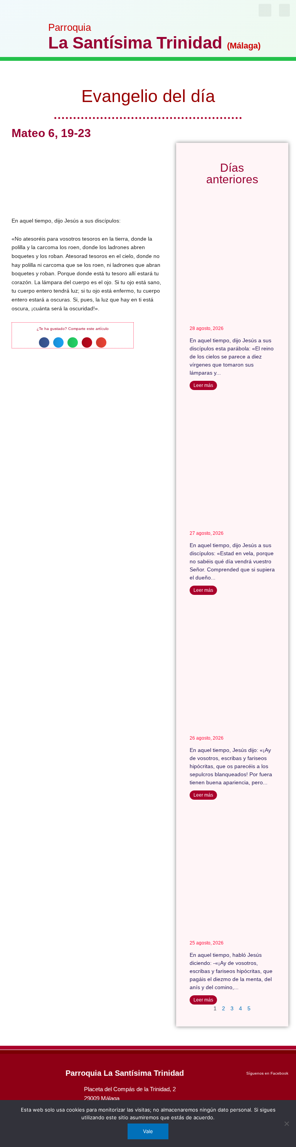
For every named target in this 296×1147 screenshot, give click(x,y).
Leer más (203, 385)
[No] (286, 1123)
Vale (148, 1131)
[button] (284, 10)
